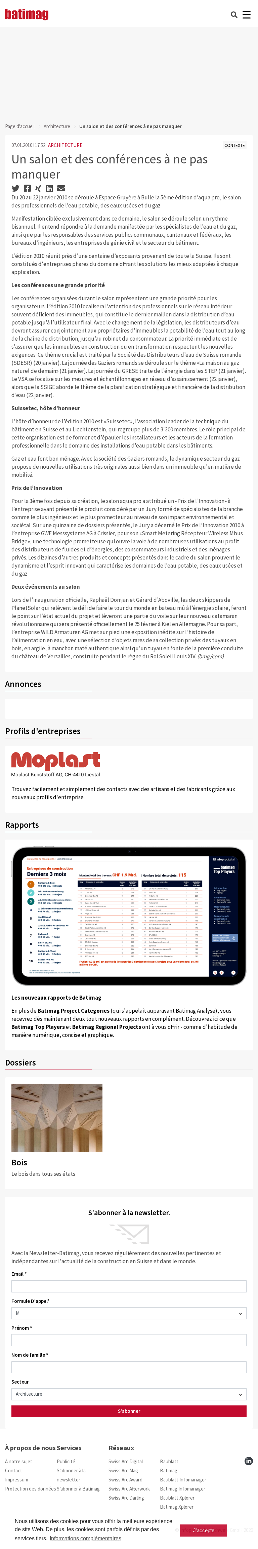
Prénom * (21, 1328)
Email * (19, 1274)
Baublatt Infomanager (183, 1479)
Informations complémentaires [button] (85, 1538)
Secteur (20, 1382)
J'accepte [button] (203, 1530)
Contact (13, 1470)
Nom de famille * (29, 1355)
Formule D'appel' (30, 1301)
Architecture (57, 126)
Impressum (16, 1479)
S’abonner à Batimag (78, 1488)
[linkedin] (249, 1461)
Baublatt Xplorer (177, 1498)
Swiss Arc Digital (126, 1461)
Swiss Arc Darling (126, 1498)
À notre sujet (18, 1461)
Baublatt (169, 1461)
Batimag (168, 1470)
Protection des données (30, 1488)
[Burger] (246, 14)
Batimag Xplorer (177, 1507)
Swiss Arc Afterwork (129, 1488)
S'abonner (129, 1411)
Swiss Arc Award (125, 1479)
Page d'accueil (20, 126)
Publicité (66, 1461)
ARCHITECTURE (65, 145)
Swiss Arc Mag (123, 1470)
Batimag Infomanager (182, 1488)
